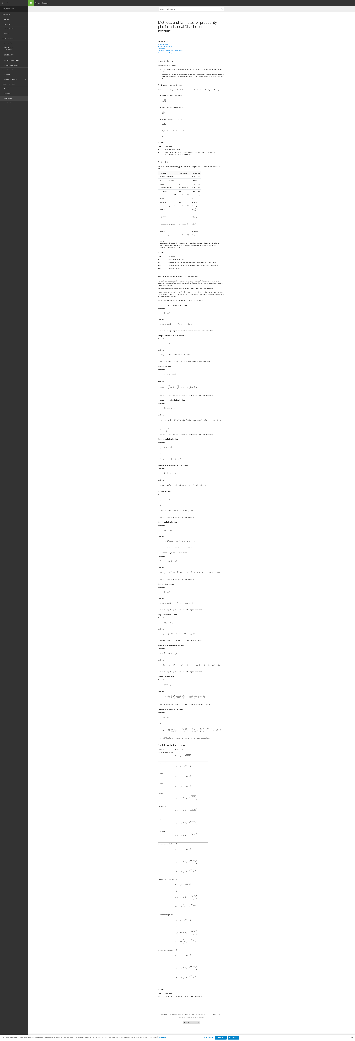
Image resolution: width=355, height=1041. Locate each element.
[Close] (352, 1038)
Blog (193, 1014)
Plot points (161, 49)
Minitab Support (41, 3)
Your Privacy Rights (208, 1037)
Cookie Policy (162, 1037)
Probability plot (163, 44)
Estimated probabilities (165, 46)
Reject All (220, 1037)
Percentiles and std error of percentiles (170, 51)
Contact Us (201, 1014)
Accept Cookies (233, 1037)
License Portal (176, 1014)
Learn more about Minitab (165, 35)
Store (186, 1014)
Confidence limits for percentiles (168, 53)
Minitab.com (164, 1014)
